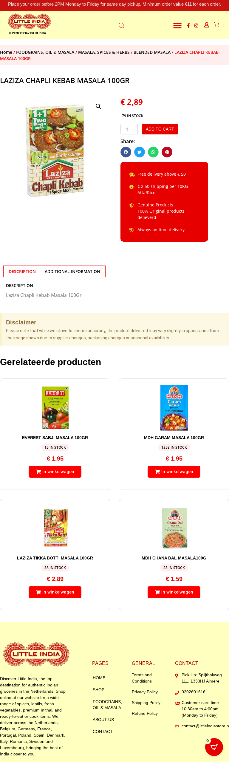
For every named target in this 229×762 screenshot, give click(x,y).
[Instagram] (196, 26)
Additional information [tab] (72, 271)
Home (6, 52)
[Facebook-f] (188, 26)
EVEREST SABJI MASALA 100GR (55, 437)
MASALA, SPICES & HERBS (104, 52)
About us (103, 719)
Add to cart (160, 129)
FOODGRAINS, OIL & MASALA (45, 52)
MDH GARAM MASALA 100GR (174, 437)
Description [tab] (22, 271)
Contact (103, 731)
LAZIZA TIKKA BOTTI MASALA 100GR (55, 558)
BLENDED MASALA (152, 52)
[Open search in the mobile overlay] (122, 24)
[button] (177, 25)
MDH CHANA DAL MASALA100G (174, 558)
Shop (98, 689)
